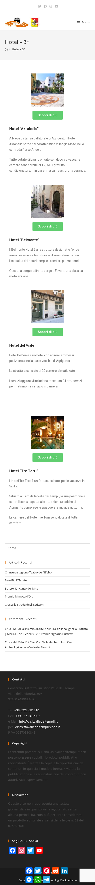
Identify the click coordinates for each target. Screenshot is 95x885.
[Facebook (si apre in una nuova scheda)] (45, 6)
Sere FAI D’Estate (16, 580)
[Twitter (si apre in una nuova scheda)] (39, 6)
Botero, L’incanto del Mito (21, 588)
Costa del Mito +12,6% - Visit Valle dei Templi (34, 642)
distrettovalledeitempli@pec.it (37, 727)
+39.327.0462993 (27, 716)
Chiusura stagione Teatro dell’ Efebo (28, 572)
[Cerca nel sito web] (47, 548)
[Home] (6, 49)
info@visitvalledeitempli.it (38, 721)
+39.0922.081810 (26, 710)
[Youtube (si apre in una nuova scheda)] (55, 6)
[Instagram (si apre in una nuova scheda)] (50, 6)
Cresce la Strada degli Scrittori (24, 605)
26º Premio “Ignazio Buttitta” (55, 634)
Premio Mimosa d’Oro (19, 596)
